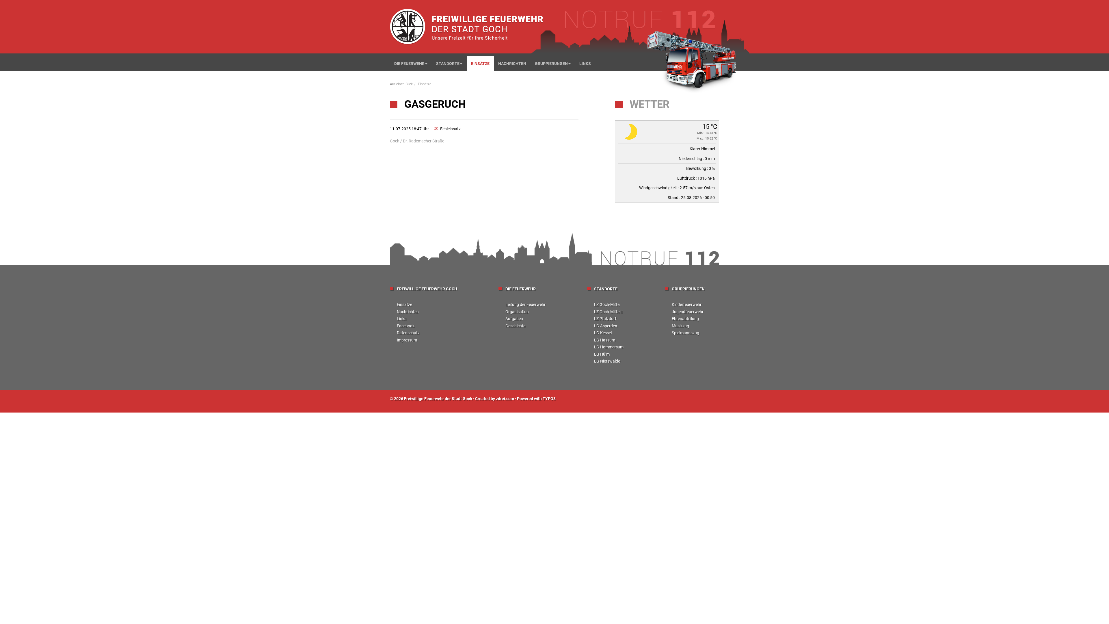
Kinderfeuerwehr (687, 304)
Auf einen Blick (401, 84)
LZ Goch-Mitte (606, 304)
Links (585, 63)
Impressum (407, 340)
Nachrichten (512, 63)
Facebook (405, 326)
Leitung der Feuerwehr (525, 304)
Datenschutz (408, 332)
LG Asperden (605, 326)
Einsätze (480, 63)
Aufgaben (514, 318)
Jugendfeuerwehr (688, 311)
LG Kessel (603, 332)
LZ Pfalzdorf (605, 318)
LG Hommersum (609, 347)
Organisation (517, 311)
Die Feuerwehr (409, 63)
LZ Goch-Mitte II (608, 311)
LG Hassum (604, 340)
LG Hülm (602, 354)
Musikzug (680, 326)
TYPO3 (549, 398)
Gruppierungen (551, 63)
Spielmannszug (685, 332)
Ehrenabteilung (685, 318)
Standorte (447, 63)
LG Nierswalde (607, 361)
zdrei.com (505, 398)
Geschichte (515, 326)
